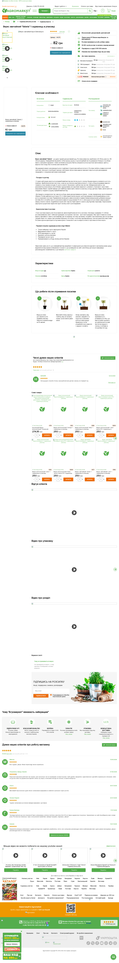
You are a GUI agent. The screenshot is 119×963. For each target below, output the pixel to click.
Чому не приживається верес (44, 661)
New (10, 17)
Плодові (56, 17)
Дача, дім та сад (113, 17)
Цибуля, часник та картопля (21, 17)
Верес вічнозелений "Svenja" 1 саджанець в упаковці (63, 428)
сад (45, 270)
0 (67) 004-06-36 (40, 925)
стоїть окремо (55, 126)
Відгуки (69, 895)
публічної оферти (70, 250)
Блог (22, 895)
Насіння (29, 17)
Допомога (41, 898)
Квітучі (73, 17)
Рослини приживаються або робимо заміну (95, 42)
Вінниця (100, 878)
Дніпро (59, 878)
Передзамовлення (73, 898)
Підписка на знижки (91, 895)
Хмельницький (82, 881)
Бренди (110, 898)
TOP (13, 17)
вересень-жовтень (53, 111)
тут (62, 361)
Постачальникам (87, 898)
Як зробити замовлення (85, 933)
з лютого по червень (80, 114)
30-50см (76, 105)
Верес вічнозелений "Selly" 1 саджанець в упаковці (84, 428)
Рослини (100, 17)
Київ (37, 878)
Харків (45, 878)
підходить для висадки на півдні (107, 106)
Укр (95, 11)
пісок (104, 129)
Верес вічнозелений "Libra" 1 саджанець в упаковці (41, 472)
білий (52, 105)
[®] (16, 12)
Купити (47, 435)
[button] (105, 76)
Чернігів (92, 881)
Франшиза (75, 6)
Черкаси (77, 878)
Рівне (65, 881)
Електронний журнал (67, 933)
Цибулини (49, 17)
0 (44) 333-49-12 (28, 923)
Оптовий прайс (100, 898)
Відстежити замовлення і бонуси (106, 6)
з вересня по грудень (77, 111)
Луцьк (32, 881)
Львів (92, 878)
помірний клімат (107, 110)
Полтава (57, 881)
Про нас (29, 895)
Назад (7, 22)
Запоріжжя (68, 878)
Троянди (35, 17)
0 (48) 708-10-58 (28, 925)
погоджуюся (58, 695)
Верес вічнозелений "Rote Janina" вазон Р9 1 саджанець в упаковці (63, 472)
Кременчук (51, 889)
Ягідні (61, 17)
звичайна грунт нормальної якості (107, 126)
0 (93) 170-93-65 (38, 6)
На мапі (88, 923)
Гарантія (46, 895)
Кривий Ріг (108, 878)
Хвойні (86, 17)
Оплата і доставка (87, 6)
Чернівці (111, 886)
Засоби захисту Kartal (28, 898)
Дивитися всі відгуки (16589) (59, 835)
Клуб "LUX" (78, 895)
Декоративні (80, 17)
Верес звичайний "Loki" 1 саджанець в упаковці (104, 472)
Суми (72, 881)
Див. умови (68, 734)
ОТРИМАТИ (12, 949)
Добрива (107, 17)
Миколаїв (40, 881)
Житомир (101, 881)
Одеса (52, 878)
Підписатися (41, 696)
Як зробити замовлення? (55, 898)
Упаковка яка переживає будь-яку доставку (96, 52)
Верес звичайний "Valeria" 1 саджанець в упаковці (13, 120)
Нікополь (49, 881)
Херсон (85, 878)
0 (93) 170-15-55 (40, 923)
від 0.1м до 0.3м (104, 276)
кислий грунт (106, 122)
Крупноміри (93, 17)
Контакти (38, 895)
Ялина (66, 14)
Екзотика (67, 17)
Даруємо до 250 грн (107, 895)
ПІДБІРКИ (5, 17)
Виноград (42, 17)
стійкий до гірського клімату (106, 114)
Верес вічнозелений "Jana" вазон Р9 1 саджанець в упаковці (105, 428)
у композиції (54, 123)
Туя (63, 14)
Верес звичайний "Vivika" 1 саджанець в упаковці (83, 472)
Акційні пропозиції (9, 6)
